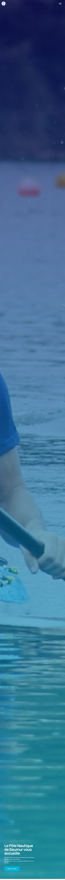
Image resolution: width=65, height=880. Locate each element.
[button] (60, 3)
